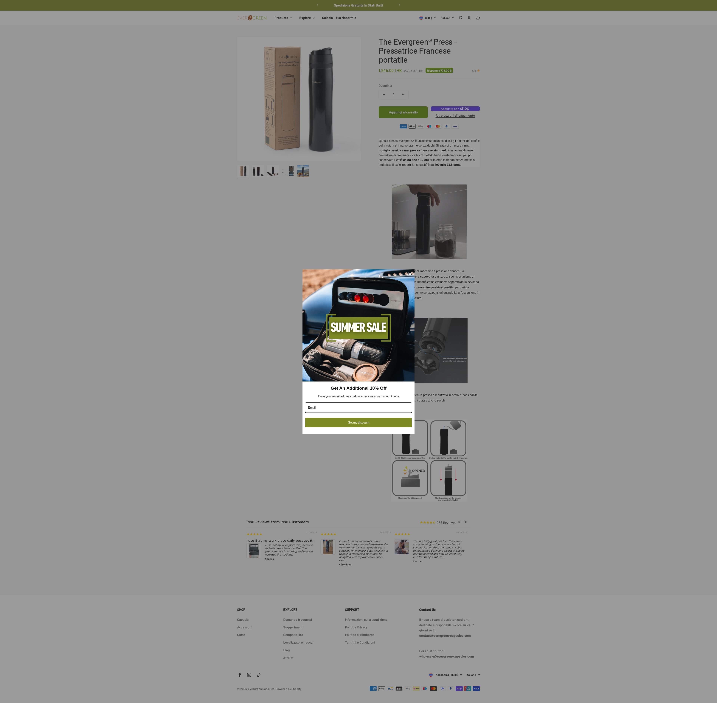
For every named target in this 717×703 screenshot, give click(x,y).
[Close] (410, 273)
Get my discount (358, 422)
